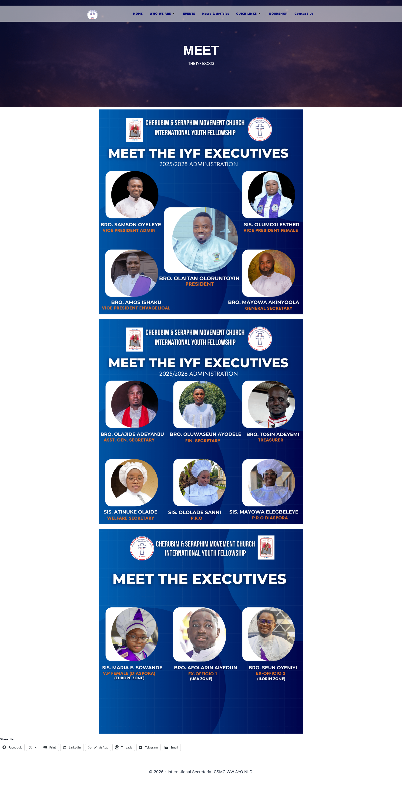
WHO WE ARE (160, 13)
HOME (138, 13)
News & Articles (215, 13)
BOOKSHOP (278, 13)
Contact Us (304, 13)
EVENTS (189, 13)
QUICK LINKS (246, 13)
